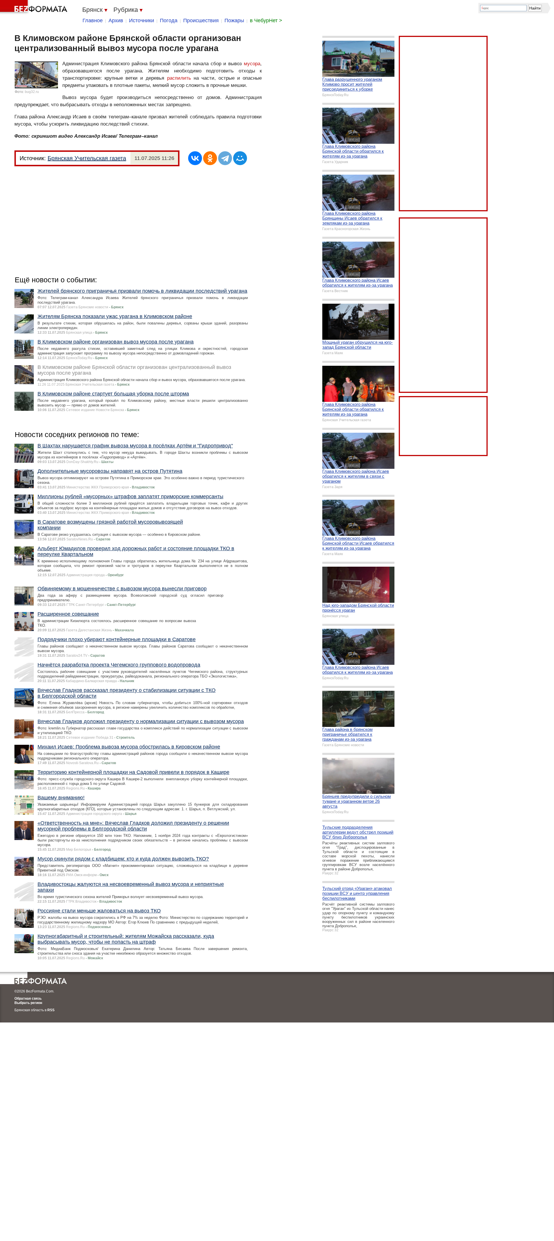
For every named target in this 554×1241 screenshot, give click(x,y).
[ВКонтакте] (195, 158)
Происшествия (201, 20)
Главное (93, 20)
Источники (141, 20)
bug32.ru (32, 92)
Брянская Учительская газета (87, 158)
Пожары (234, 20)
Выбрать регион (28, 1003)
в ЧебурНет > (266, 20)
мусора (252, 63)
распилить (179, 78)
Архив (115, 20)
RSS (51, 1010)
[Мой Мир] (240, 158)
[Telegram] (225, 158)
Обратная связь (28, 998)
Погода (168, 20)
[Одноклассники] (210, 158)
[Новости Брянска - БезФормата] (34, 7)
